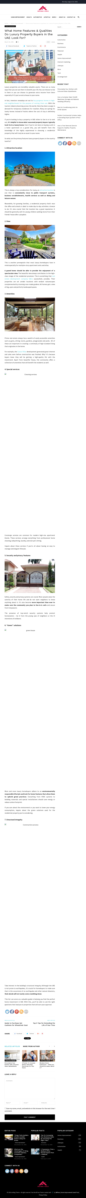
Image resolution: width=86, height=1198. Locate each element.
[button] (78, 17)
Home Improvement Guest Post (70, 1192)
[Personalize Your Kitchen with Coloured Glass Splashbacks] (12, 1055)
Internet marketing (63, 62)
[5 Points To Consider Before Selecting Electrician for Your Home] (29, 1055)
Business (60, 43)
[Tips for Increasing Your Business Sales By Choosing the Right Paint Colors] (35, 1137)
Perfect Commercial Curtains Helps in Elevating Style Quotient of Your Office (69, 118)
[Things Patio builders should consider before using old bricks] (9, 1137)
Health (28, 17)
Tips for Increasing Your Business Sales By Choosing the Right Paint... (47, 1137)
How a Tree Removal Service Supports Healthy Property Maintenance (67, 128)
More (54, 17)
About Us (62, 17)
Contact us (71, 17)
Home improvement (18, 17)
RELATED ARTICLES (12, 1046)
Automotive (37, 17)
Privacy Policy (43, 1195)
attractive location (46, 190)
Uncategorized (62, 77)
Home (6, 23)
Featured (60, 51)
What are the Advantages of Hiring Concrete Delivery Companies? (21, 1152)
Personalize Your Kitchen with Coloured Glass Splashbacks (11, 1064)
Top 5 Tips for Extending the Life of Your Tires (44, 1024)
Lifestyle (47, 17)
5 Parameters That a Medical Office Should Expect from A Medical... (47, 1152)
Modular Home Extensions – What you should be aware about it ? (47, 1065)
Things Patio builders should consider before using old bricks (21, 1137)
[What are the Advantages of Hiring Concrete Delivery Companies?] (9, 1153)
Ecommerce (61, 47)
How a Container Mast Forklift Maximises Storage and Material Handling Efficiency (68, 99)
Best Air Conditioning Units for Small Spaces (67, 108)
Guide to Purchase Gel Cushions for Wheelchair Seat (16, 1024)
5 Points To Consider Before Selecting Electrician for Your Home (28, 1065)
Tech (59, 73)
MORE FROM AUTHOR (31, 1046)
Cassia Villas (21, 352)
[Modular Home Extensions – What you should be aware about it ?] (47, 1055)
